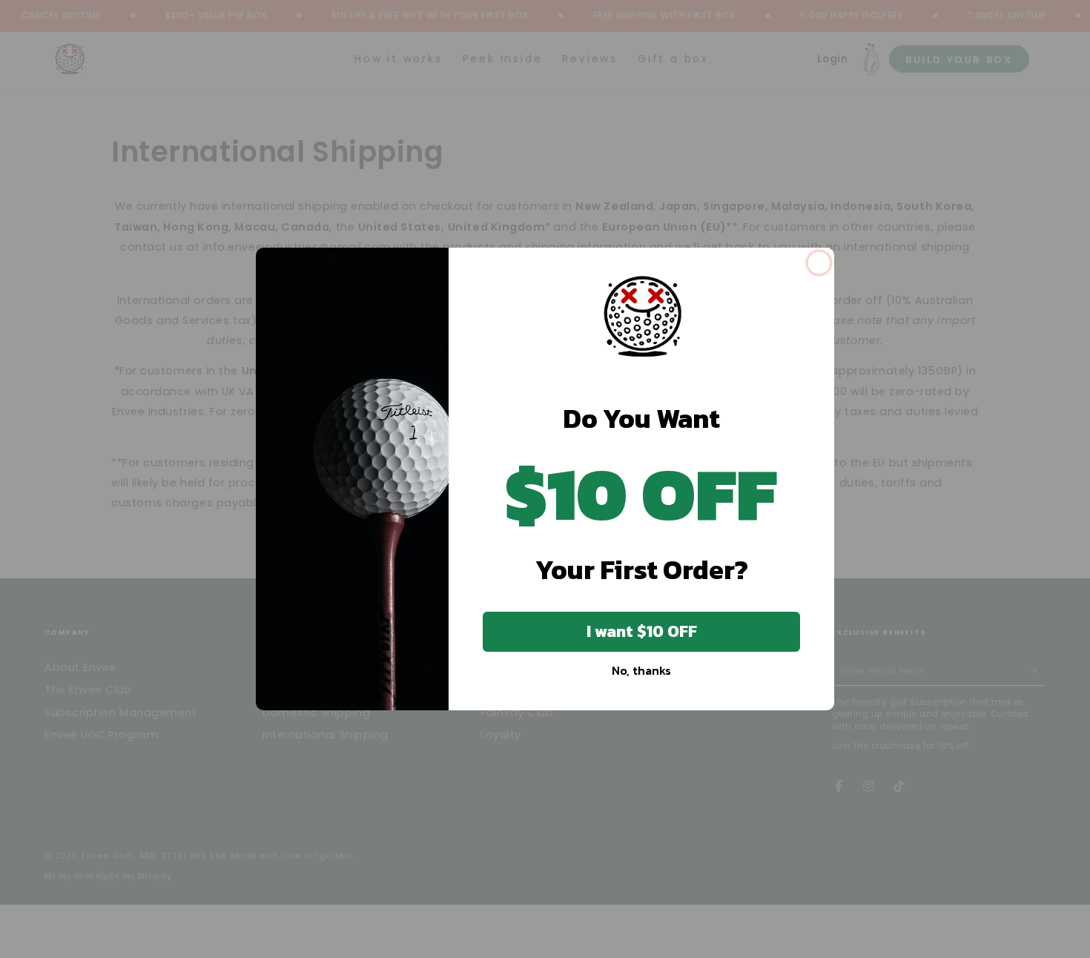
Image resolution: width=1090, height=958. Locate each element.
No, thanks (641, 670)
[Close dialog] (819, 263)
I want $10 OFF (642, 631)
